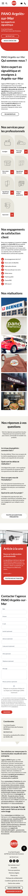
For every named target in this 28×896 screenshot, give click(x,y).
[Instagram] (17, 861)
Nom (4, 609)
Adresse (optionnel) (8, 638)
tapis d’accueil (13, 826)
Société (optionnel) (7, 631)
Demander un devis (14, 891)
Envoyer (7, 712)
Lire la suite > (7, 573)
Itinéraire (6, 729)
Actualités (14, 867)
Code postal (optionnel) (8, 646)
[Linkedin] (14, 861)
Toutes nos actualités (13, 578)
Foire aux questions (14, 870)
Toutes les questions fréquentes (14, 516)
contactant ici (14, 706)
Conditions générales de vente (14, 881)
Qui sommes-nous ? (14, 865)
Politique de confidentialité (14, 878)
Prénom (5, 616)
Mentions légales (14, 873)
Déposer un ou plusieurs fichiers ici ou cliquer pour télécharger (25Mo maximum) (14, 690)
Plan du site (14, 875)
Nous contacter (10, 41)
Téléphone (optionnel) (8, 661)
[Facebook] (10, 861)
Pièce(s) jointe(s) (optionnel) (10, 681)
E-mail (4, 624)
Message (5, 668)
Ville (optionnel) (7, 653)
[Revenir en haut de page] (24, 848)
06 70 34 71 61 (10, 36)
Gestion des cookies (14, 883)
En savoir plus (10, 114)
